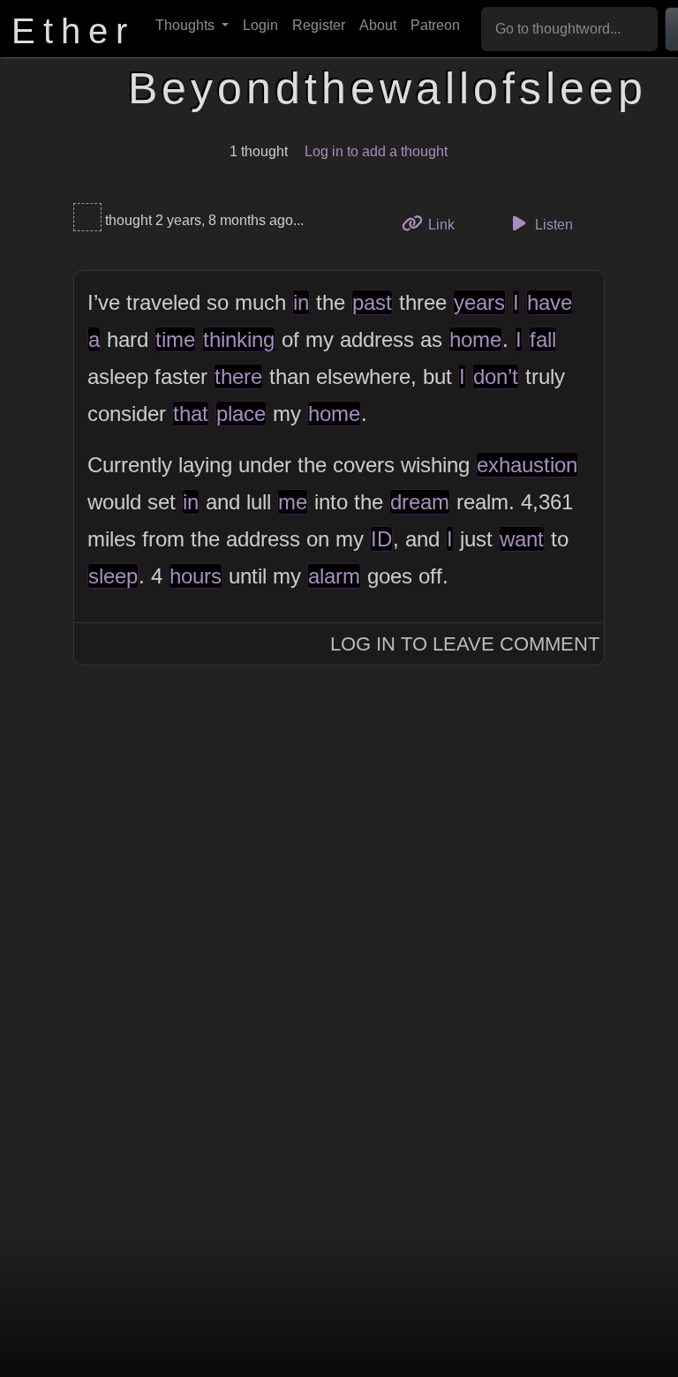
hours (196, 576)
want (522, 539)
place (241, 413)
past (372, 302)
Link (447, 224)
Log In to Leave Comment (464, 644)
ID (381, 539)
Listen (552, 224)
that (190, 413)
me (292, 502)
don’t (495, 376)
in (301, 302)
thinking (239, 339)
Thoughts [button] (186, 25)
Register (318, 25)
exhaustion (527, 465)
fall (543, 339)
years (479, 302)
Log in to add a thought (376, 151)
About (377, 25)
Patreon (435, 25)
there (238, 376)
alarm (334, 576)
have (549, 302)
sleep (113, 576)
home (475, 339)
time (175, 339)
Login (260, 25)
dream (419, 502)
